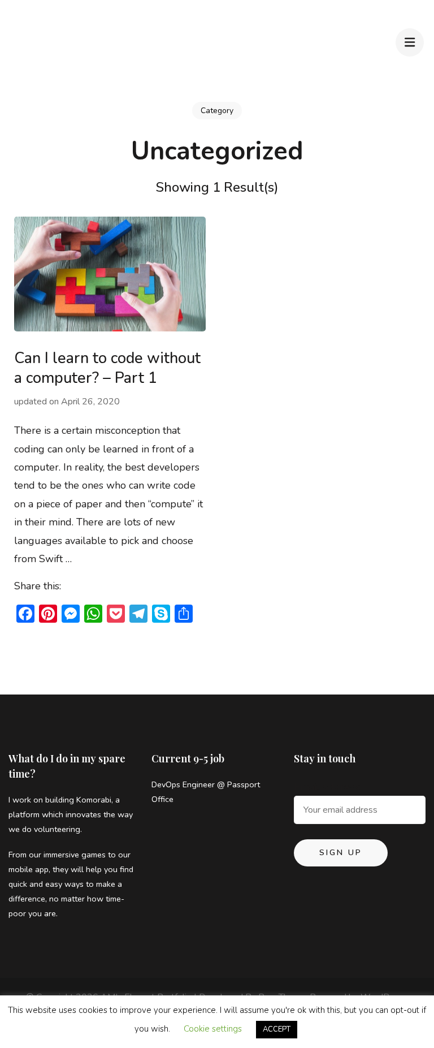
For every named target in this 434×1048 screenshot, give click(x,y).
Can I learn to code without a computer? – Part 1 (107, 368)
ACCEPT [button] (276, 1029)
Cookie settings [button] (213, 1028)
